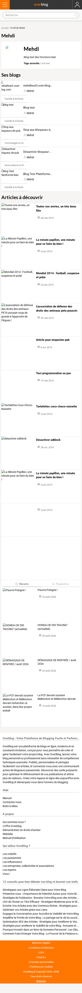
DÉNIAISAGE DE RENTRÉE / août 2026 (57, 662)
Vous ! (6, 873)
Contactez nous (12, 802)
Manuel (7, 798)
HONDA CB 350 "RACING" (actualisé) (53, 627)
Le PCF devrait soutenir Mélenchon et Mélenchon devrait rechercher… (57, 697)
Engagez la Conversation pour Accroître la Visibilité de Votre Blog (41, 913)
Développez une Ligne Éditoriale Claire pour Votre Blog (34, 889)
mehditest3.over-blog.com (40, 85)
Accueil (4, 28)
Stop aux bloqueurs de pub (40, 130)
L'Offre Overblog (12, 826)
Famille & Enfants (14, 98)
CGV (41, 952)
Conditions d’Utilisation (41, 947)
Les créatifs (9, 853)
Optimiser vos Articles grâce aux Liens (25, 909)
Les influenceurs (12, 861)
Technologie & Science (17, 143)
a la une (45, 63)
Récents (24, 583)
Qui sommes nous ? (14, 822)
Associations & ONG (16, 165)
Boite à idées (10, 806)
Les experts (9, 869)
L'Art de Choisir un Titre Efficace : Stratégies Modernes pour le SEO (41, 901)
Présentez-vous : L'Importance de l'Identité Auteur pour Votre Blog (41, 893)
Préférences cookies (41, 966)
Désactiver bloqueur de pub (40, 152)
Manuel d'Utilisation (14, 837)
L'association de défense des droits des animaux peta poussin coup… (56, 309)
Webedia (8, 834)
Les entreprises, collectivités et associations (28, 865)
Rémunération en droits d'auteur (22, 830)
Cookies (41, 957)
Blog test (29, 107)
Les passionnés (12, 857)
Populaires (62, 583)
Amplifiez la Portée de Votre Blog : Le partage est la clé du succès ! (41, 917)
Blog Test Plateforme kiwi (39, 174)
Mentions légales (41, 942)
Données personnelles (42, 962)
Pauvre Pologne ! (48, 589)
